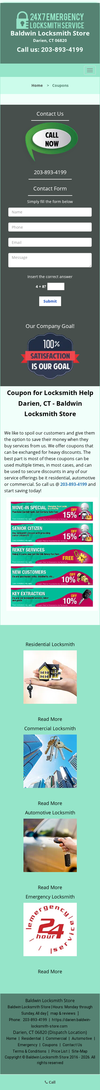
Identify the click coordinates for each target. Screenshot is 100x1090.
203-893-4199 (62, 49)
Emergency (27, 1045)
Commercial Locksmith (50, 728)
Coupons (50, 1045)
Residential (31, 1038)
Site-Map (79, 1051)
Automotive (82, 1038)
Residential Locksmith (50, 644)
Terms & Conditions (29, 1051)
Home (37, 85)
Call (51, 1082)
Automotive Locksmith (50, 812)
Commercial (56, 1038)
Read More (50, 719)
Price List (59, 1051)
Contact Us (72, 1045)
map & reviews (63, 1013)
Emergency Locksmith (50, 896)
